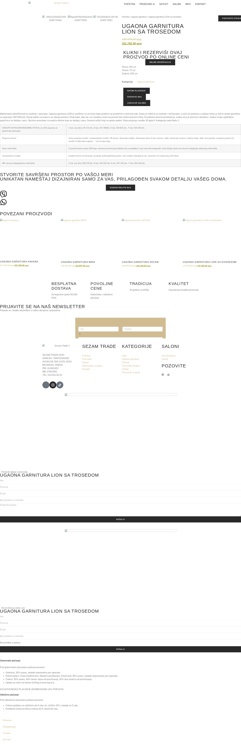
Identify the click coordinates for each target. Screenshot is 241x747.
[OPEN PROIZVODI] (154, 4)
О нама (6, 733)
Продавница (9, 727)
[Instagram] (52, 384)
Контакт (7, 739)
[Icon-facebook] (45, 384)
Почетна (7, 720)
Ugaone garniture (145, 82)
